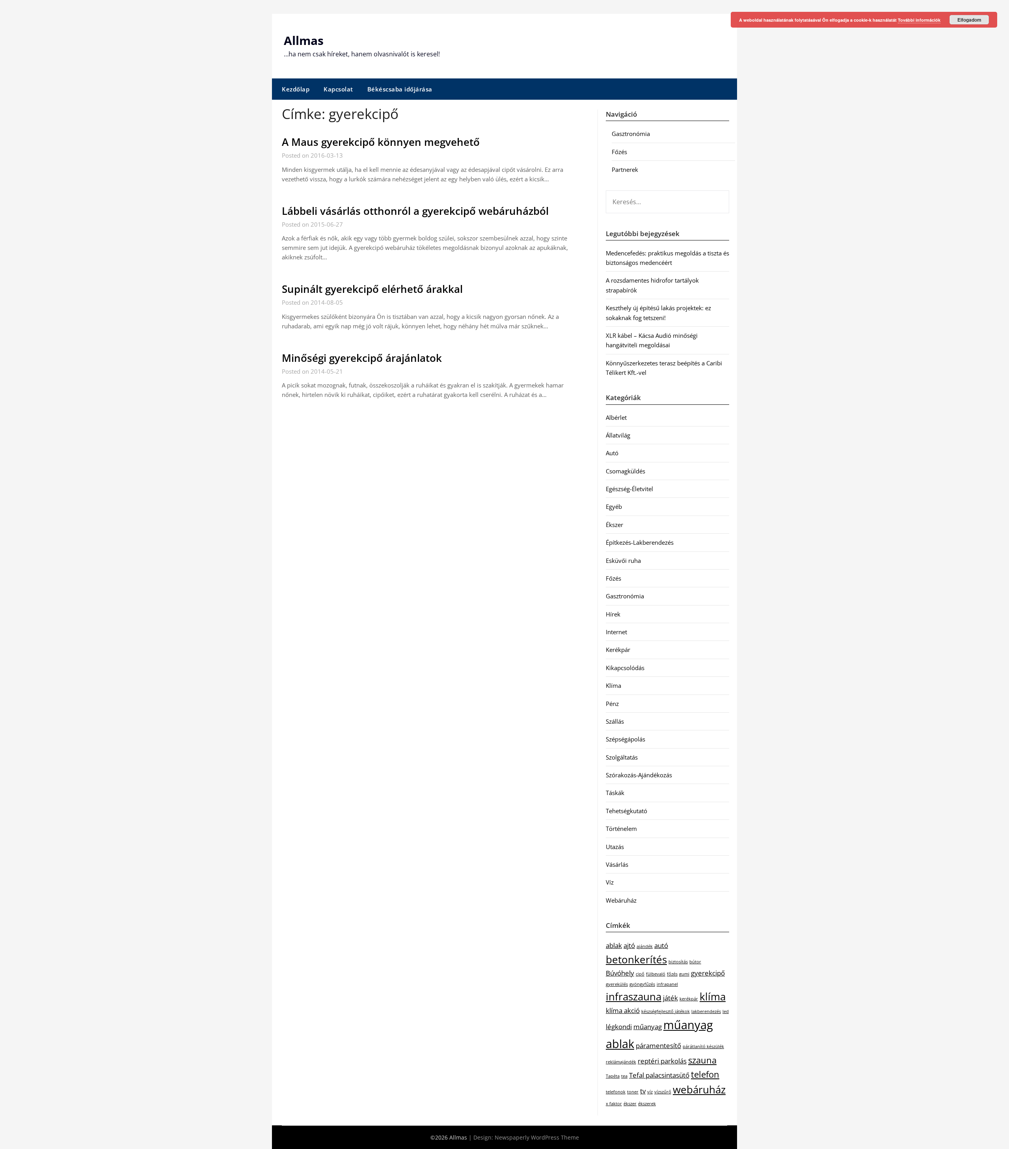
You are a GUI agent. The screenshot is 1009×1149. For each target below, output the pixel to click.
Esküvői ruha (623, 560)
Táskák (615, 793)
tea (624, 1076)
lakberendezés (706, 1011)
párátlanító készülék (703, 1046)
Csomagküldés (625, 471)
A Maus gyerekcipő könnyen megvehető (381, 142)
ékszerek (647, 1103)
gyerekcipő (708, 973)
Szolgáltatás (622, 757)
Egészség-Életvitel (629, 489)
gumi (684, 974)
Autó (612, 453)
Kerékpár (618, 650)
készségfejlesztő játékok (665, 1011)
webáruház (699, 1089)
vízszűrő (662, 1092)
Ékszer (614, 525)
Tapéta (613, 1076)
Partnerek (625, 169)
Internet (616, 632)
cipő (640, 974)
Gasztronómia (631, 134)
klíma (713, 996)
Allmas (304, 40)
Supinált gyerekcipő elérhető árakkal (372, 289)
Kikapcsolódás (625, 668)
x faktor (614, 1103)
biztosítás (678, 962)
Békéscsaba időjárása (399, 89)
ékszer (630, 1103)
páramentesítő (658, 1045)
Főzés (619, 152)
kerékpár (688, 999)
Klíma (613, 685)
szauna (702, 1060)
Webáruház (621, 900)
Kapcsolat (338, 89)
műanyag (647, 1026)
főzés (672, 974)
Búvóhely (620, 973)
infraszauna (633, 996)
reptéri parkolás (662, 1060)
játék (670, 997)
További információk (919, 20)
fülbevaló (655, 974)
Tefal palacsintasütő (659, 1075)
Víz (610, 882)
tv (643, 1090)
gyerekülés (617, 984)
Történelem (621, 828)
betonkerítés (636, 959)
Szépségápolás (625, 739)
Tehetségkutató (626, 811)
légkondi (619, 1026)
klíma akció (623, 1010)
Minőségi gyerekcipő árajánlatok (362, 358)
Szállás (615, 721)
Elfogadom (969, 19)
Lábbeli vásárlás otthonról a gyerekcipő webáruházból (415, 211)
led (725, 1011)
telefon (705, 1074)
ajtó (629, 945)
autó (661, 945)
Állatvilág (618, 435)
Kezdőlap (295, 89)
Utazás (615, 847)
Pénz (612, 704)
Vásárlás (617, 864)
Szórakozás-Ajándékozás (639, 775)
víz (650, 1092)
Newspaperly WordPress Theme (537, 1137)
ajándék (645, 946)
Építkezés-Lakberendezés (640, 542)
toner (633, 1092)
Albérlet (616, 417)
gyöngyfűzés (642, 984)
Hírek (613, 614)
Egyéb (614, 506)
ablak (614, 945)
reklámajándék (621, 1062)
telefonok (616, 1092)
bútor (695, 962)
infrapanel (667, 984)
